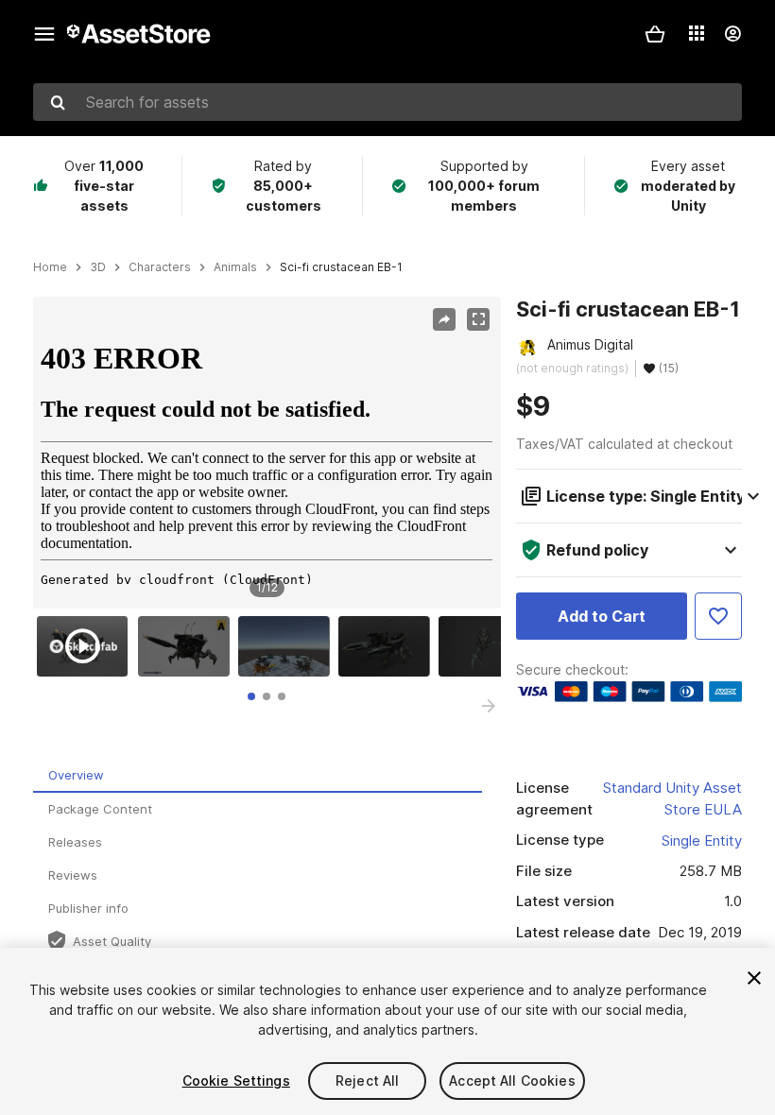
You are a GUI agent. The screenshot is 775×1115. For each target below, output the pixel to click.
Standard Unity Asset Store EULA (672, 798)
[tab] (251, 696)
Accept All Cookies (512, 1080)
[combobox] (387, 102)
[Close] (754, 978)
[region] (266, 452)
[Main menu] (44, 34)
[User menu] (732, 34)
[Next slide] (488, 705)
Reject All (367, 1080)
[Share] (444, 319)
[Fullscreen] (478, 319)
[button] (655, 34)
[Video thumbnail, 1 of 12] (87, 646)
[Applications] (696, 33)
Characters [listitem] (160, 267)
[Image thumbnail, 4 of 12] (388, 646)
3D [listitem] (98, 267)
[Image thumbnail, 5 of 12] (489, 646)
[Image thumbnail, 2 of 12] (188, 646)
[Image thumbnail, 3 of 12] (288, 646)
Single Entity (702, 840)
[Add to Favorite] (718, 616)
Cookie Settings (236, 1080)
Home (50, 267)
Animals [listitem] (235, 267)
